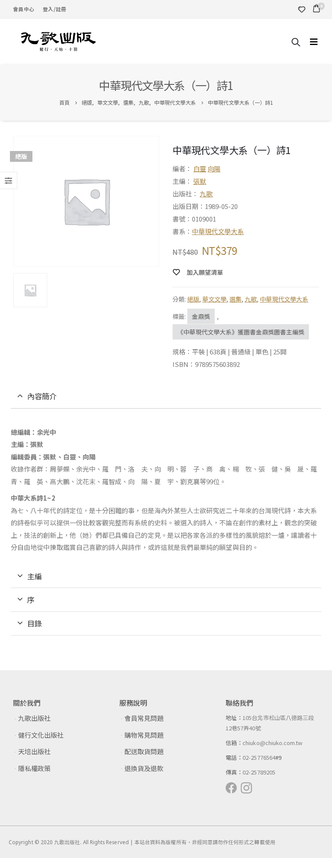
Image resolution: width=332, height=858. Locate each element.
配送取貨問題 (143, 751)
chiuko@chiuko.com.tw (272, 743)
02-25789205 (259, 772)
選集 (236, 299)
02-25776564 (259, 757)
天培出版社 (34, 751)
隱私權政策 (34, 768)
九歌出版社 (34, 718)
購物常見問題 (143, 734)
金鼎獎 (201, 316)
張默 (199, 181)
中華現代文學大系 (218, 231)
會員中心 (23, 9)
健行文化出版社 (41, 734)
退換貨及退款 (143, 768)
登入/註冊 (54, 9)
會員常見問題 (143, 718)
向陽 (214, 168)
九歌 (206, 193)
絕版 (193, 299)
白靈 (199, 168)
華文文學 (214, 299)
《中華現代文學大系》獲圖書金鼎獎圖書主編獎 (240, 332)
